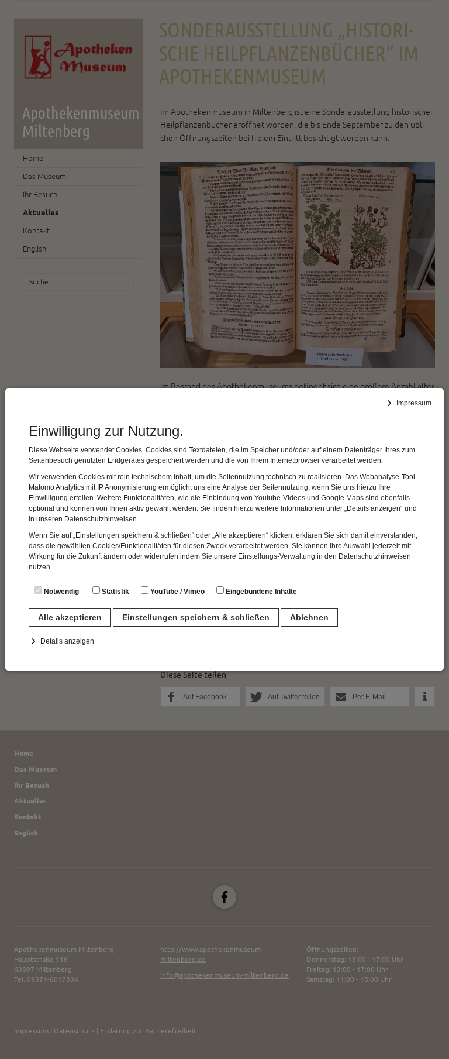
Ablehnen (309, 617)
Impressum (413, 403)
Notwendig (60, 591)
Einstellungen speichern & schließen (196, 617)
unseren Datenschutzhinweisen (86, 519)
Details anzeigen (67, 641)
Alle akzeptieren (70, 617)
